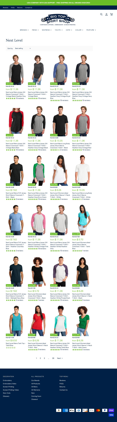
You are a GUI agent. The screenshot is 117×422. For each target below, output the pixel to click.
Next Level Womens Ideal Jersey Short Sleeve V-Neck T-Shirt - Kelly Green (82, 345)
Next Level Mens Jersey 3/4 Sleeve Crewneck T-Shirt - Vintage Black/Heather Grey (16, 94)
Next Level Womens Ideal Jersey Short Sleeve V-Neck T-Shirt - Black (82, 296)
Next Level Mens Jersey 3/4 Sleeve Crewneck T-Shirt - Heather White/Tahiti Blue (59, 345)
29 (53, 358)
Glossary (6, 396)
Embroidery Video (9, 384)
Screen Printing (8, 387)
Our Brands (35, 380)
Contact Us (28, 7)
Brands (23, 30)
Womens (46, 30)
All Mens (34, 387)
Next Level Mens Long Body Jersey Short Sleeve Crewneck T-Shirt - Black (60, 145)
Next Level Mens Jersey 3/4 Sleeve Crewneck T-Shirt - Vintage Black (37, 94)
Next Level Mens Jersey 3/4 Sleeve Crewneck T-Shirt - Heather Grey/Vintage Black (38, 145)
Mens (34, 30)
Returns (19, 7)
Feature (90, 30)
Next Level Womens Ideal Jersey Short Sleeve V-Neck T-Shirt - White (60, 195)
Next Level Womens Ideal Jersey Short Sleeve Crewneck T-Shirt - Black (37, 296)
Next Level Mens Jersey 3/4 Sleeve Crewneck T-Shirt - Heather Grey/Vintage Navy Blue (82, 95)
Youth (58, 30)
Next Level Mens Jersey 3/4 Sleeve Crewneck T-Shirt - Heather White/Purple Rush (60, 296)
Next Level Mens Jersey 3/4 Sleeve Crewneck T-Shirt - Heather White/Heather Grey (59, 245)
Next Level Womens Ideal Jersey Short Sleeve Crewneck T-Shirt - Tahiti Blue (81, 245)
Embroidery (7, 380)
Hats (68, 30)
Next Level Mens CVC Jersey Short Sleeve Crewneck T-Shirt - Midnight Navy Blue (16, 296)
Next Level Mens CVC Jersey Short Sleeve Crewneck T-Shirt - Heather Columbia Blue (16, 245)
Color (78, 30)
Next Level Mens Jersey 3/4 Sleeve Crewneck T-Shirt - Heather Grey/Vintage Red (82, 145)
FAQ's (13, 7)
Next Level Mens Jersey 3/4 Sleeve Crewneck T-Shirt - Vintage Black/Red (15, 145)
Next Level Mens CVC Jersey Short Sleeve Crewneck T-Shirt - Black (16, 195)
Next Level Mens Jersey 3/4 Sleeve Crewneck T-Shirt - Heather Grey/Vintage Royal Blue (60, 95)
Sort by (10, 48)
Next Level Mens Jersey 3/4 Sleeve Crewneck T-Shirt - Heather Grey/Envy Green (37, 195)
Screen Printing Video (11, 390)
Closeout (34, 399)
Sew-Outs (6, 393)
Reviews (5, 7)
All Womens (35, 390)
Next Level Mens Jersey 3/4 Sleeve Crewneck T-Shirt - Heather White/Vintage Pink (38, 244)
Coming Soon (36, 396)
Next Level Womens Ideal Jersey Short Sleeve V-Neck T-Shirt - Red (38, 345)
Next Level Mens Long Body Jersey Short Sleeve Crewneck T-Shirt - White (82, 195)
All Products (35, 384)
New (33, 393)
